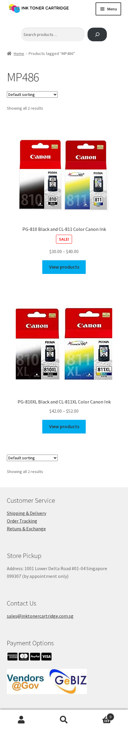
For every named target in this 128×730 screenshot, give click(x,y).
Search (64, 720)
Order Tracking (22, 521)
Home (19, 53)
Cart (98, 714)
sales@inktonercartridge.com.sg (40, 616)
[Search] (97, 35)
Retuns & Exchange (26, 529)
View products (64, 267)
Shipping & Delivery (26, 513)
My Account (21, 720)
